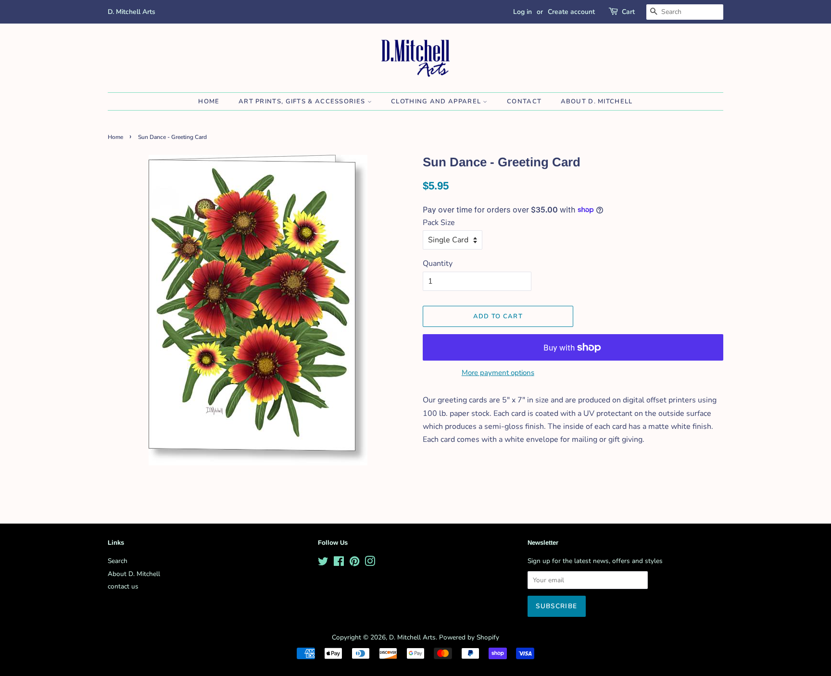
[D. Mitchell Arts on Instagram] (370, 563)
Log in (522, 11)
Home (208, 101)
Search (117, 560)
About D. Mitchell (597, 101)
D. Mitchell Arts (412, 637)
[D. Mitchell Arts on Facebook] (338, 563)
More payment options (498, 372)
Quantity (438, 263)
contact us (123, 586)
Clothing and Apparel (437, 101)
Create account (571, 11)
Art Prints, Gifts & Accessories (303, 101)
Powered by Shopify (469, 637)
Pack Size (439, 222)
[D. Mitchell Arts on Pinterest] (354, 563)
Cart (628, 11)
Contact (524, 101)
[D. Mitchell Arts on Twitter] (323, 563)
